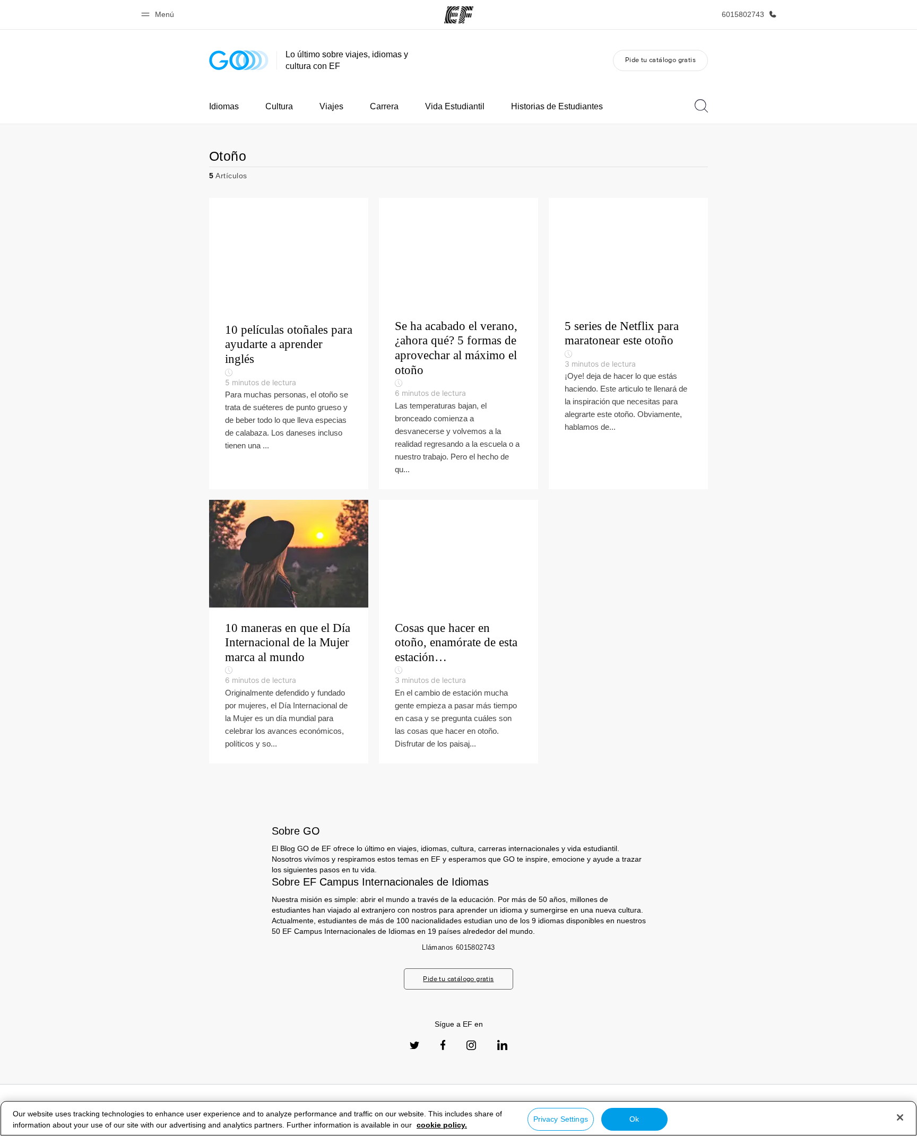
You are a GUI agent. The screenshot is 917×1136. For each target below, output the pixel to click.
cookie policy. (442, 1125)
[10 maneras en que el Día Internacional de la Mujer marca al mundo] (288, 632)
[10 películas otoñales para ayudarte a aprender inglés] (288, 343)
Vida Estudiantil (455, 106)
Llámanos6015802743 (458, 947)
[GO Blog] (239, 60)
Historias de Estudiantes (557, 106)
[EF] (458, 14)
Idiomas (224, 106)
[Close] (900, 1117)
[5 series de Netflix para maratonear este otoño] (628, 343)
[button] (159, 14)
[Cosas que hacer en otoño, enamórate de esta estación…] (458, 632)
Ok (634, 1119)
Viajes (331, 106)
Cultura (279, 106)
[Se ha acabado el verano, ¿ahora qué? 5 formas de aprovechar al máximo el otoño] (458, 343)
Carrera (384, 106)
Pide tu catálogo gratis (660, 60)
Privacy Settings (560, 1119)
